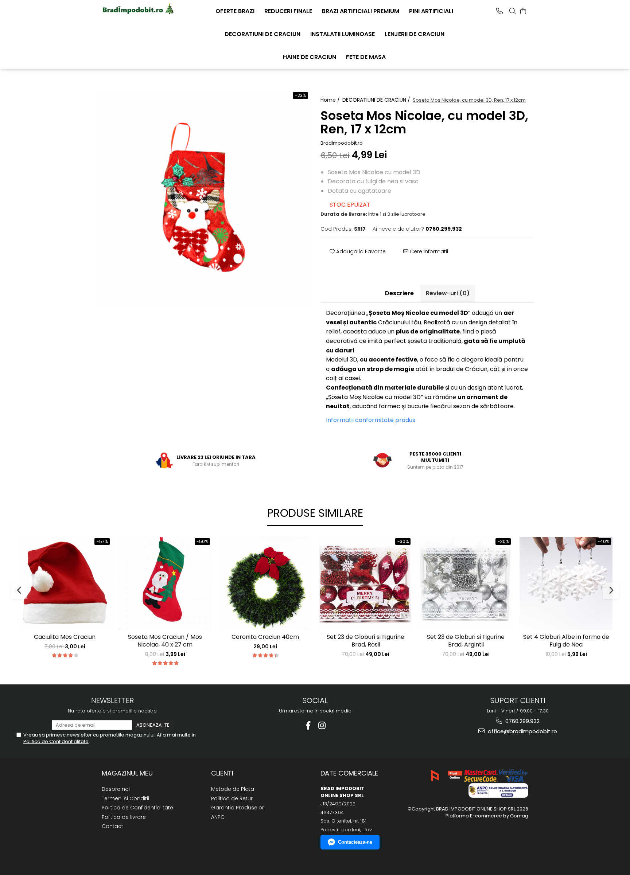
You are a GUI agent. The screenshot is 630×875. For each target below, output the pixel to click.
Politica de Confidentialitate (56, 741)
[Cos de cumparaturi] (523, 11)
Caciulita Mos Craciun (65, 637)
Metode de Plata (232, 789)
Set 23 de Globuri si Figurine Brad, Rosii (365, 641)
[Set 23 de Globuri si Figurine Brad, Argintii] (465, 583)
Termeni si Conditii (125, 798)
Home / (330, 99)
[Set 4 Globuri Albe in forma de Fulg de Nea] (566, 583)
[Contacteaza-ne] (499, 11)
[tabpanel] (203, 197)
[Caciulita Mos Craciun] (64, 583)
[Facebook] (308, 725)
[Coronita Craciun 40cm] (265, 583)
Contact (112, 826)
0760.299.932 (522, 721)
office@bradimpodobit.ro (521, 731)
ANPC (218, 817)
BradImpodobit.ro (341, 143)
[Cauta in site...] (512, 11)
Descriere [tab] (399, 293)
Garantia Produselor (237, 807)
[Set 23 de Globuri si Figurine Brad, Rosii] (365, 583)
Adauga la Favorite (360, 251)
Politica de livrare (124, 817)
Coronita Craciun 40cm (265, 637)
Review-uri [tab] (448, 293)
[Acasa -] (138, 9)
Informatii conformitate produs (370, 420)
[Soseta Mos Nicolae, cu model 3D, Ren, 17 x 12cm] (203, 197)
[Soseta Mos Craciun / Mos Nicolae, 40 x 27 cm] (164, 583)
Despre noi (116, 789)
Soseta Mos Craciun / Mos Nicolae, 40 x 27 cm (165, 641)
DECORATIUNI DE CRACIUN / (377, 99)
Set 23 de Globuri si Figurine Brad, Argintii (466, 641)
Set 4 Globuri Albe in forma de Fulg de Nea (566, 641)
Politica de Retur (232, 798)
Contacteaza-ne (355, 842)
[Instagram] (322, 725)
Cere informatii (428, 251)
